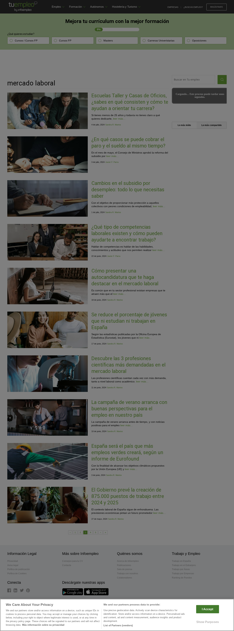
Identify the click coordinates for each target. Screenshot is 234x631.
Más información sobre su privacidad (43, 625)
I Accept (207, 609)
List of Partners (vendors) (118, 625)
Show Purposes (207, 622)
